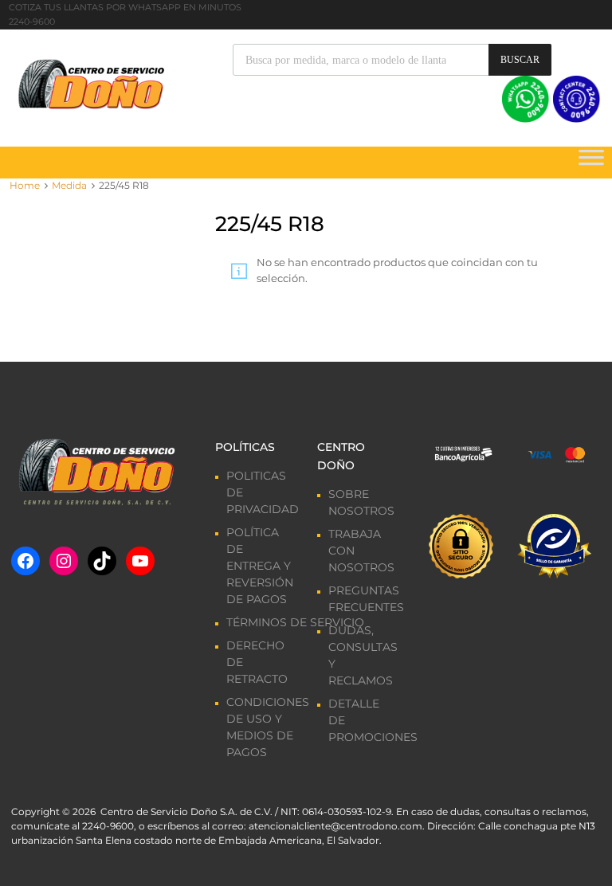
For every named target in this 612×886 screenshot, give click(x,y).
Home (25, 185)
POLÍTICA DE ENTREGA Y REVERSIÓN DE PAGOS (259, 565)
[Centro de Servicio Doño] (91, 82)
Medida (69, 185)
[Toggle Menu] (591, 162)
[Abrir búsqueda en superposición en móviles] (392, 60)
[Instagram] (63, 561)
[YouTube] (140, 561)
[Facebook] (25, 561)
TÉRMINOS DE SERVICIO (295, 622)
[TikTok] (102, 561)
